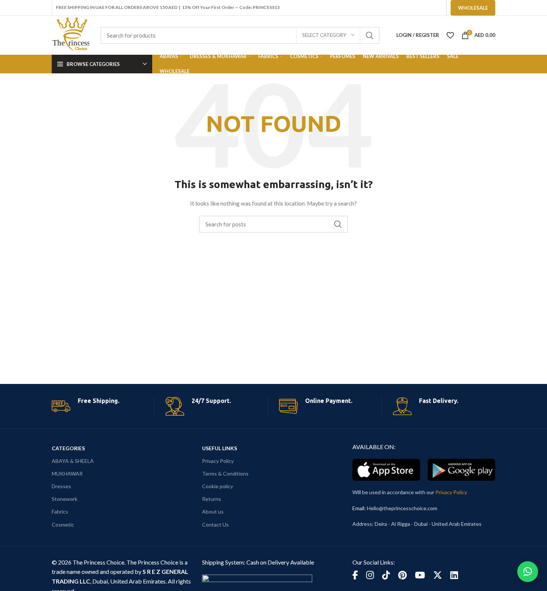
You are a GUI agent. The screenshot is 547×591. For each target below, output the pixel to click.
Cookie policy (217, 486)
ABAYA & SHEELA (73, 461)
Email (358, 508)
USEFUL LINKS (219, 448)
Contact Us (215, 524)
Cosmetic (63, 524)
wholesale (473, 8)
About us (213, 511)
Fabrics (60, 511)
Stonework (64, 499)
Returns (211, 499)
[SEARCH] (369, 35)
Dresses (61, 486)
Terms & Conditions (225, 473)
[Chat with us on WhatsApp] (527, 571)
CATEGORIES (68, 448)
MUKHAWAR (67, 473)
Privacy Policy (218, 461)
